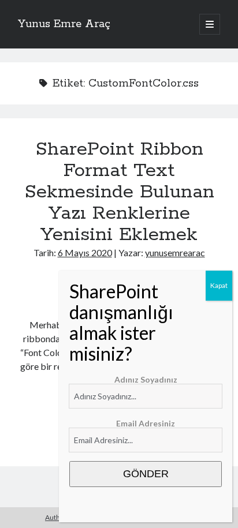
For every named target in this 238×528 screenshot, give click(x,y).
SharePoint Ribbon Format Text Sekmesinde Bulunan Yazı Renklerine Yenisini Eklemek (119, 192)
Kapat (219, 285)
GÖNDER (146, 474)
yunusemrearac (175, 252)
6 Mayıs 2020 (85, 252)
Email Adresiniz (145, 423)
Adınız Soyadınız (145, 379)
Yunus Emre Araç (64, 24)
